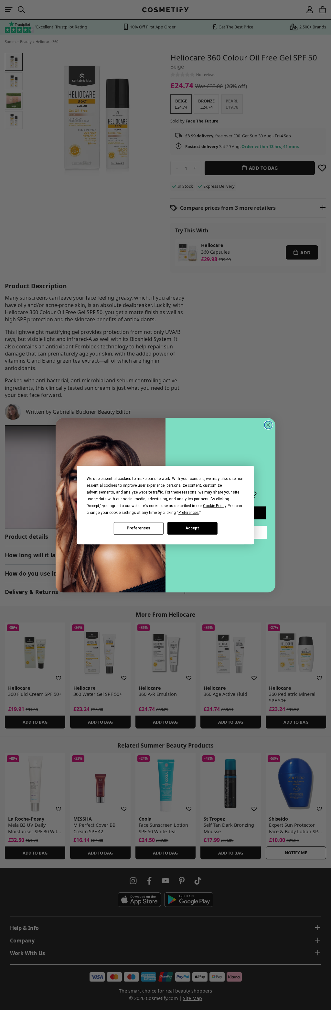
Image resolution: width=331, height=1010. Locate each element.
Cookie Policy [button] (214, 506)
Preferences (138, 528)
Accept (192, 528)
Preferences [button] (188, 512)
